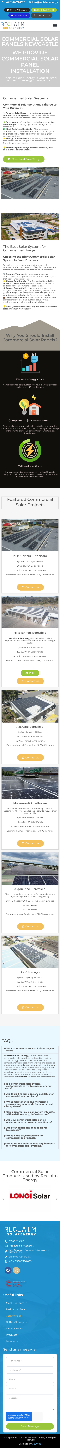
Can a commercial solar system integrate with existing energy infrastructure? (30, 1113)
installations (21, 1076)
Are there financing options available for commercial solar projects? (30, 1095)
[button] (55, 25)
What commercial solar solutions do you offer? (30, 1049)
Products (11, 1334)
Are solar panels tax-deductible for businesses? (26, 1128)
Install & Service (15, 1328)
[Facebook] (8, 1270)
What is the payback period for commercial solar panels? (24, 1136)
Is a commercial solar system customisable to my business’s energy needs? (27, 1086)
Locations (12, 1341)
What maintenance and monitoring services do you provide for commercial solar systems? (28, 1104)
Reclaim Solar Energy (20, 638)
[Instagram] (16, 1270)
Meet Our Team (15, 1303)
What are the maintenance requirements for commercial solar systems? (30, 1144)
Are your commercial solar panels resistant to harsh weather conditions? (29, 1121)
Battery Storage (15, 1322)
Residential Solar (16, 1309)
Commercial (13, 1315)
